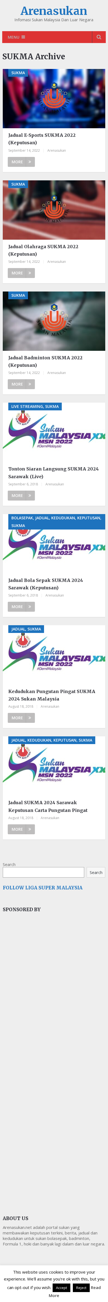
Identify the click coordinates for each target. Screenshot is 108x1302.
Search (9, 864)
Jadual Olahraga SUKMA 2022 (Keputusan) (43, 250)
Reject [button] (81, 1287)
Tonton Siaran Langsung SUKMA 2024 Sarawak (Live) (53, 472)
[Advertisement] (44, 1009)
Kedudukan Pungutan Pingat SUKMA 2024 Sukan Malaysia (51, 695)
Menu (13, 37)
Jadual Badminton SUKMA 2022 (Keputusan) (45, 361)
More (17, 161)
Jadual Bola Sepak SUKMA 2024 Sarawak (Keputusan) (45, 584)
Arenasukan (53, 11)
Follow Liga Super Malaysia (43, 888)
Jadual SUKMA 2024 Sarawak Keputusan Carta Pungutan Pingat (48, 806)
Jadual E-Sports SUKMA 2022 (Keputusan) (42, 138)
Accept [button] (61, 1287)
